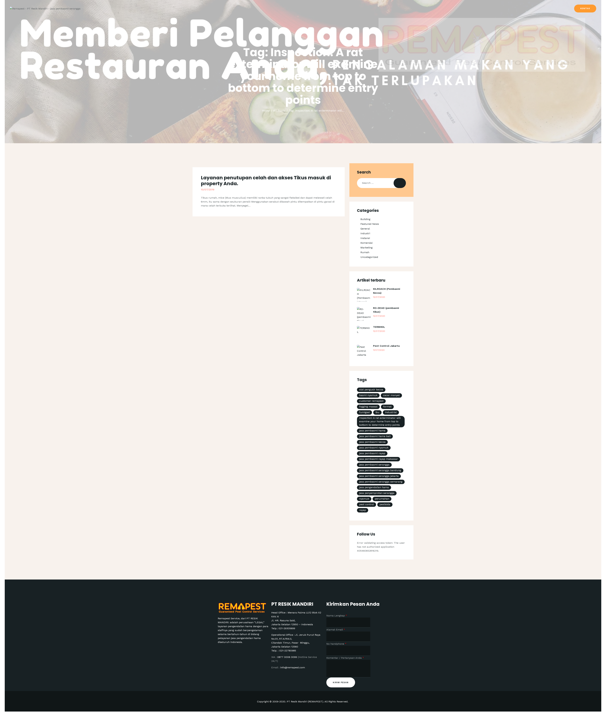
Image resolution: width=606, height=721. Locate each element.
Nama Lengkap (336, 615)
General (365, 228)
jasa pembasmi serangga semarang (380, 481)
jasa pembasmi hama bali (375, 436)
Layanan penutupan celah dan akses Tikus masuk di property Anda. (266, 180)
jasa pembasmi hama (372, 430)
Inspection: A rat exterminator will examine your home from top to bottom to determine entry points (380, 421)
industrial (391, 412)
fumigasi (364, 412)
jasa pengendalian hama (374, 487)
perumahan (382, 498)
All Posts (279, 110)
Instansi (365, 238)
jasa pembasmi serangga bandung (380, 470)
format (387, 406)
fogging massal (368, 406)
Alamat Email (335, 629)
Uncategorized (369, 257)
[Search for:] (381, 182)
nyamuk (364, 498)
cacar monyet (391, 395)
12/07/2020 (379, 297)
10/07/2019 (207, 189)
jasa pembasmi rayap (372, 453)
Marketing (366, 247)
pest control (366, 504)
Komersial (366, 242)
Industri (365, 233)
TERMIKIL (379, 326)
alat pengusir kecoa (371, 389)
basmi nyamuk (368, 395)
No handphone (336, 643)
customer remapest (371, 400)
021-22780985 (287, 650)
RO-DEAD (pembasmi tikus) (386, 309)
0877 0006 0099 (287, 657)
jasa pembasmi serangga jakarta (379, 475)
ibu (377, 412)
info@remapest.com (292, 667)
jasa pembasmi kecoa (372, 441)
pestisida (385, 504)
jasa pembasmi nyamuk (373, 447)
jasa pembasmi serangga (374, 464)
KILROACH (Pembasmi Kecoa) (386, 290)
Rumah (364, 252)
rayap (362, 510)
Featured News (369, 223)
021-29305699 (287, 628)
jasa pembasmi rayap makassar (378, 458)
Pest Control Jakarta (386, 345)
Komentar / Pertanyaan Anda (345, 657)
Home (266, 110)
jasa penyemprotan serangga (376, 492)
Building (365, 219)
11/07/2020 (379, 350)
